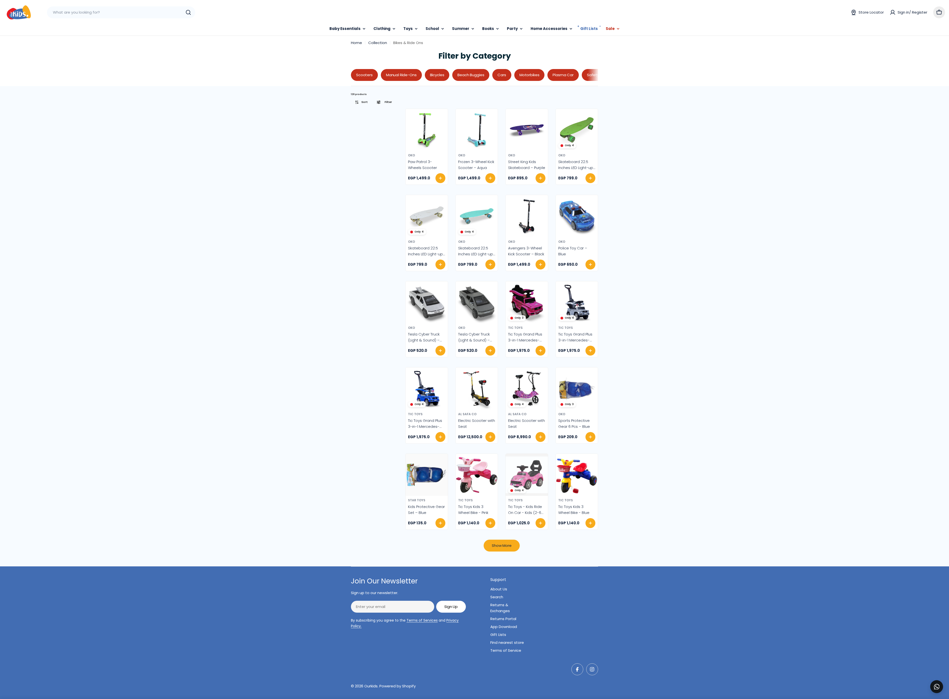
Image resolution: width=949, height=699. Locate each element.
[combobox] (121, 12)
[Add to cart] (440, 178)
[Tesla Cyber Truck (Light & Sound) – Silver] (427, 302)
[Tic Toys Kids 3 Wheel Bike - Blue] (577, 475)
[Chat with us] (936, 686)
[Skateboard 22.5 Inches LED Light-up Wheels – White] (427, 216)
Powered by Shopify (397, 686)
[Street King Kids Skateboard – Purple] (527, 130)
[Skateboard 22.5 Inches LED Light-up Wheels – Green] (577, 130)
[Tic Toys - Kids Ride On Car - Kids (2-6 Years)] (527, 475)
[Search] (188, 12)
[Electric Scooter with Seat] (477, 388)
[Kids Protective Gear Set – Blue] (427, 475)
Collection (377, 42)
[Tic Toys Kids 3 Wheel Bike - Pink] (477, 475)
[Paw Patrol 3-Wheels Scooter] (427, 130)
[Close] (942, 681)
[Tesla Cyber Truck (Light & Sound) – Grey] (477, 302)
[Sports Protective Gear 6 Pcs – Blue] (577, 388)
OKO (411, 155)
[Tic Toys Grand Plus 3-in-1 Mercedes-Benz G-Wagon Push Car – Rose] (527, 302)
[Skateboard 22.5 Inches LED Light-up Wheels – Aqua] (477, 216)
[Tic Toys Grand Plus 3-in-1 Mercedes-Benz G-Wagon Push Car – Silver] (577, 302)
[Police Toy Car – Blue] (577, 216)
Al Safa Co (467, 414)
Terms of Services (422, 620)
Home (356, 42)
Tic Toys (515, 328)
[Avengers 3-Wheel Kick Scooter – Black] (527, 216)
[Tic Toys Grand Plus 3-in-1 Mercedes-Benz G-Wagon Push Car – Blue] (427, 388)
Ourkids (371, 686)
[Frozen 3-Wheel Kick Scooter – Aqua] (477, 130)
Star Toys (416, 500)
